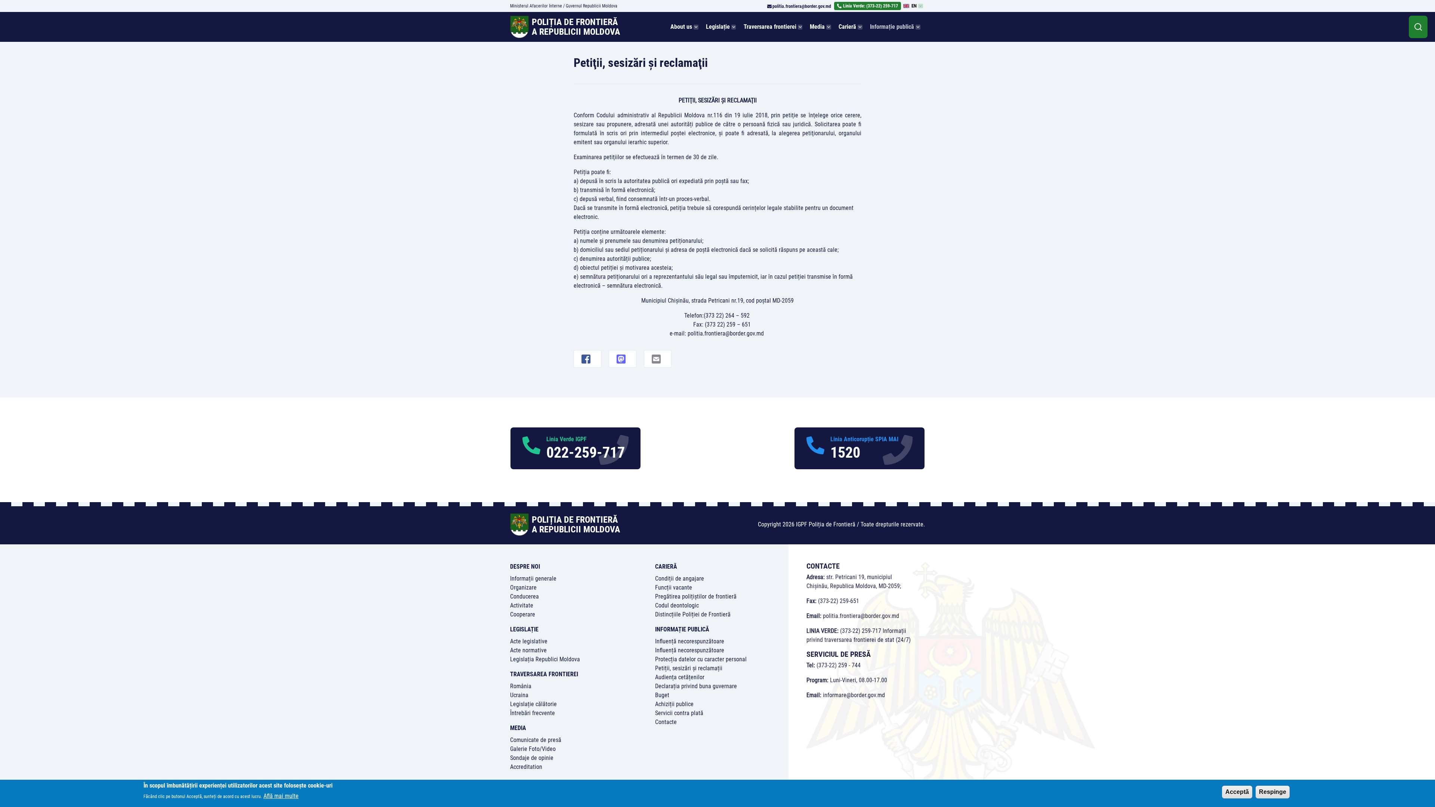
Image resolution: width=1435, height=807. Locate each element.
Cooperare (522, 614)
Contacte (666, 722)
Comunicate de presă (535, 739)
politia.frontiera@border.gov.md (801, 6)
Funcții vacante (673, 587)
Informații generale (533, 578)
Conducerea (524, 596)
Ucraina (519, 695)
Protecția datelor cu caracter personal (701, 659)
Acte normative (528, 650)
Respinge (1272, 792)
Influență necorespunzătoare (689, 641)
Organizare (523, 587)
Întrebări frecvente (532, 713)
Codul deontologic (677, 605)
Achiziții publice (674, 704)
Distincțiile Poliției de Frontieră (693, 614)
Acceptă (1237, 792)
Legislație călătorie (533, 704)
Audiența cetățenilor (679, 677)
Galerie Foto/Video (533, 748)
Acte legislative (528, 641)
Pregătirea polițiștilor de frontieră (696, 596)
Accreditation (526, 766)
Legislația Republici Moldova (545, 659)
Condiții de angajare (679, 578)
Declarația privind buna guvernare (696, 686)
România (520, 686)
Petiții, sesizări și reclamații (688, 668)
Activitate (521, 605)
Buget (662, 695)
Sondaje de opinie (531, 757)
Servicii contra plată (679, 713)
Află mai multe (281, 796)
